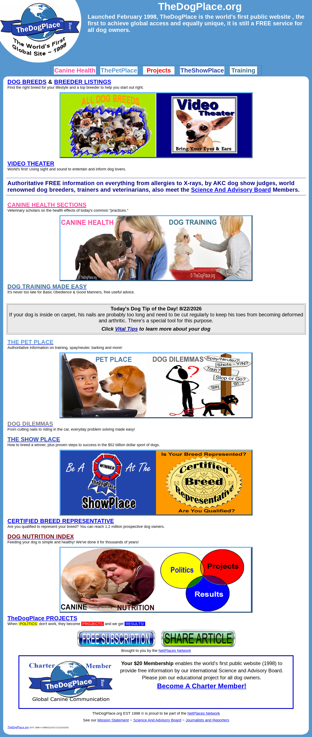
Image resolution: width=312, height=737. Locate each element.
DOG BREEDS (26, 82)
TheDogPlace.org (18, 727)
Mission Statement (113, 720)
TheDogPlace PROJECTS (42, 618)
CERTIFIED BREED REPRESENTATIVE (60, 521)
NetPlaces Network (175, 650)
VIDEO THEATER (30, 163)
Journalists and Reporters (207, 720)
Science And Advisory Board (231, 190)
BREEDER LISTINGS (82, 82)
